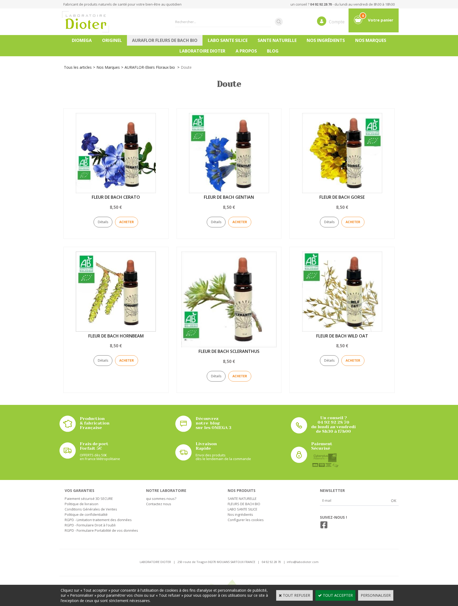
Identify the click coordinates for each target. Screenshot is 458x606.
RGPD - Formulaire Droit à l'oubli (90, 525)
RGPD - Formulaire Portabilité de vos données (101, 530)
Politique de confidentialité (86, 514)
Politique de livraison (81, 503)
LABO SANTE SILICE (228, 40)
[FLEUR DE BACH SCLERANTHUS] (229, 345)
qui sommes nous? (161, 498)
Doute (186, 67)
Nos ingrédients (326, 40)
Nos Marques (108, 67)
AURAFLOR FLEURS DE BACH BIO (164, 40)
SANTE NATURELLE (277, 40)
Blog (273, 51)
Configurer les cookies (246, 519)
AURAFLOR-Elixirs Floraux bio (150, 67)
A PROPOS (246, 51)
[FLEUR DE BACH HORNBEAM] (116, 330)
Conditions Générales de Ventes (91, 509)
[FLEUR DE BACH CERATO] (116, 191)
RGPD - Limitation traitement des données (98, 519)
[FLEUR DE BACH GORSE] (342, 191)
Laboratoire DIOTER (202, 51)
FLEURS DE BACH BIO (244, 503)
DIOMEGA (82, 40)
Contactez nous (158, 503)
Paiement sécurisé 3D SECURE (89, 498)
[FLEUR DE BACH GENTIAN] (229, 191)
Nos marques (370, 40)
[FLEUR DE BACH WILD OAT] (342, 330)
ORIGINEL (112, 40)
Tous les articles (78, 67)
